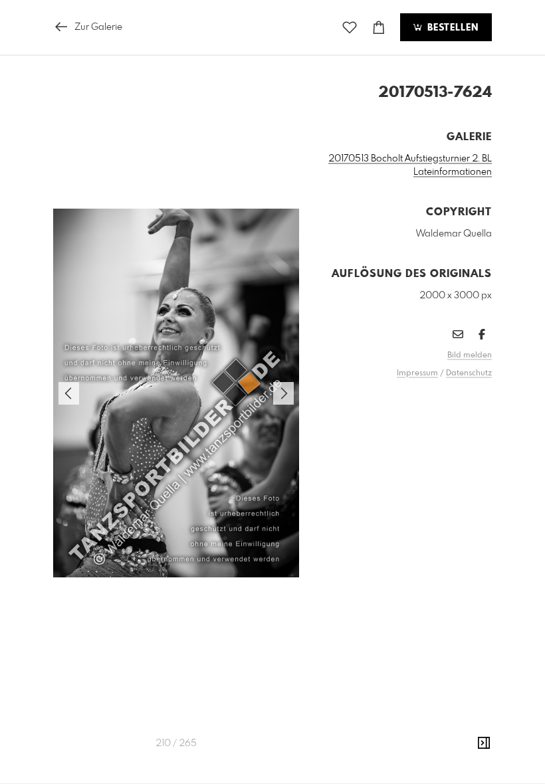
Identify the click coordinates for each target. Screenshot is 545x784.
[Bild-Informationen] (484, 743)
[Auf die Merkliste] (350, 28)
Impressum (417, 373)
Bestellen (451, 28)
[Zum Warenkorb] (379, 28)
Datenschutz (469, 373)
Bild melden (469, 355)
